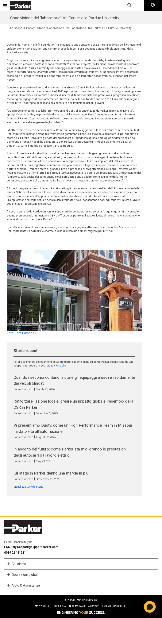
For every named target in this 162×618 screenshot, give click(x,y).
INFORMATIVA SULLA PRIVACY (84, 606)
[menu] (5, 5)
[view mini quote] (153, 5)
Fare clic (61, 365)
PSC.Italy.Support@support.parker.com (31, 547)
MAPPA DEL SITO (44, 606)
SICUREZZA (61, 606)
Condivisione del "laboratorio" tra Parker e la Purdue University (64, 17)
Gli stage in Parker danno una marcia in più (51, 473)
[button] (150, 607)
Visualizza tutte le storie (28, 486)
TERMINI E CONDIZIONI (113, 606)
